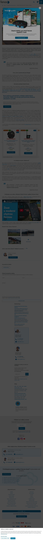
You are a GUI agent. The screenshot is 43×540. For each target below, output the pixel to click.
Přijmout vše (13, 538)
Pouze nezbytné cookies (5, 538)
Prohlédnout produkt (21, 37)
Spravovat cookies (4, 536)
